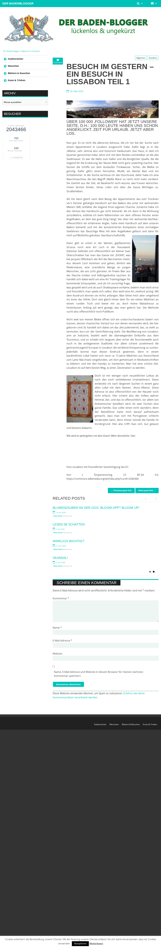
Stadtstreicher (15, 58)
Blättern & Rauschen (19, 73)
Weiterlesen (96, 943)
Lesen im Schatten (69, 524)
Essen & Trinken (16, 80)
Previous (146, 498)
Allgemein (25, 51)
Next (154, 498)
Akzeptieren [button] (80, 943)
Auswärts (36, 51)
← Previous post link (121, 490)
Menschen (13, 65)
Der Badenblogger (17, 3)
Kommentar (61, 598)
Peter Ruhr (57, 516)
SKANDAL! (60, 557)
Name (57, 627)
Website (57, 653)
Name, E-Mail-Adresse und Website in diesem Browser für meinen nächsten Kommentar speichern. (98, 674)
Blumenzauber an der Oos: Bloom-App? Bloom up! (96, 507)
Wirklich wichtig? (68, 541)
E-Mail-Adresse (62, 640)
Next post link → (147, 490)
